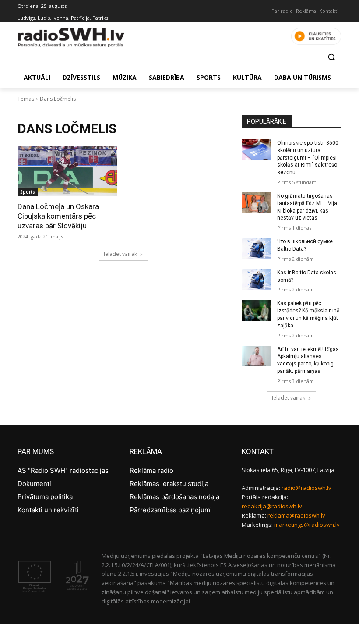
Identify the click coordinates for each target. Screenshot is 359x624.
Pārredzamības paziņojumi (171, 510)
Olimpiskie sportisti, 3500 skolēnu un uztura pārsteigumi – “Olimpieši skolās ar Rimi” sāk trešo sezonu (307, 157)
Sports (27, 192)
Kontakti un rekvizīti (48, 510)
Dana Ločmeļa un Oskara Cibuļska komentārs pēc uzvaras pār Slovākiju (58, 216)
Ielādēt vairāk (120, 254)
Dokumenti (34, 483)
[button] (331, 56)
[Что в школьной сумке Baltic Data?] (256, 248)
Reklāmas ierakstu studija (169, 483)
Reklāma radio (151, 470)
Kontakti (328, 10)
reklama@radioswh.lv (296, 515)
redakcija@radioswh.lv (272, 506)
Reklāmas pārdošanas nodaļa (174, 497)
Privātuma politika (45, 497)
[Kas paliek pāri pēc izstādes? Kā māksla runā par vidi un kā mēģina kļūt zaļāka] (256, 310)
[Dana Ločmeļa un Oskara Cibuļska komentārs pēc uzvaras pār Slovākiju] (67, 171)
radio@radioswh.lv (306, 488)
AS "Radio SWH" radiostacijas (63, 470)
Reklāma (306, 10)
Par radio (282, 10)
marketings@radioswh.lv (307, 524)
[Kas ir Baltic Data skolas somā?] (256, 279)
